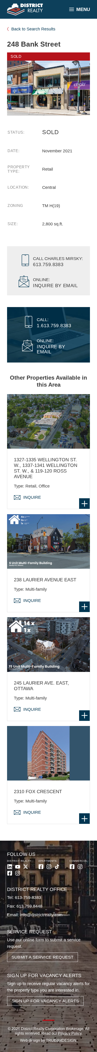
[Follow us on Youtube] (17, 866)
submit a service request (42, 957)
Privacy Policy (69, 1033)
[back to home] (25, 10)
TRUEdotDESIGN (61, 1040)
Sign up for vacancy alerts (45, 1001)
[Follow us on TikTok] (57, 866)
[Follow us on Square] (9, 873)
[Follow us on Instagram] (17, 873)
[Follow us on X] (25, 866)
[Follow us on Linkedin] (9, 866)
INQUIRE (32, 497)
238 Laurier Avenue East (45, 579)
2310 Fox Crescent (38, 791)
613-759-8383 (28, 897)
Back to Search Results (33, 29)
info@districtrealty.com (41, 915)
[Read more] (84, 503)
